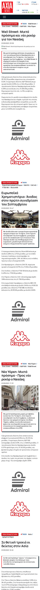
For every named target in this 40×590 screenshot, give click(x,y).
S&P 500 (23, 26)
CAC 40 (33, 185)
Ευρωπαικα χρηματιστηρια (12, 185)
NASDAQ (15, 26)
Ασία (30, 534)
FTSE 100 (5, 187)
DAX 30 (26, 185)
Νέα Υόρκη (32, 26)
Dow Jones (6, 26)
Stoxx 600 (14, 187)
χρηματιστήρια (8, 537)
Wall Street (32, 24)
